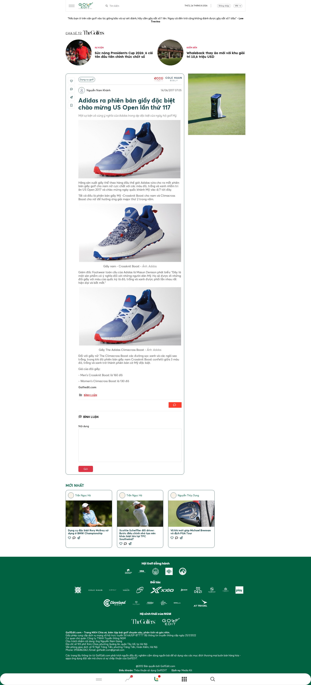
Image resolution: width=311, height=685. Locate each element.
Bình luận (90, 395)
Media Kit (186, 670)
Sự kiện (99, 47)
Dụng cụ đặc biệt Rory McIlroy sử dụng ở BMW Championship (88, 532)
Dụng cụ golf (87, 79)
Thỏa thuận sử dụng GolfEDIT (150, 670)
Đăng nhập (224, 6)
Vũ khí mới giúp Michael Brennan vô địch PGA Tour (191, 532)
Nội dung (83, 426)
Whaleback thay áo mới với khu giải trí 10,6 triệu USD (216, 54)
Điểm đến (192, 47)
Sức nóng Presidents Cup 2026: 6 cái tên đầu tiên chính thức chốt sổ (124, 54)
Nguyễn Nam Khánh (98, 90)
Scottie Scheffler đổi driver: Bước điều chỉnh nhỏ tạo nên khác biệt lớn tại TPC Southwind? (137, 535)
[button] (213, 679)
